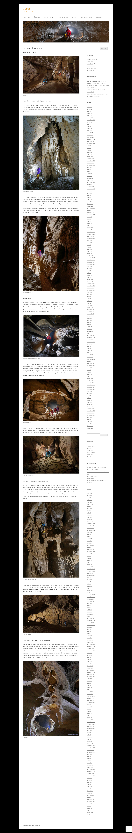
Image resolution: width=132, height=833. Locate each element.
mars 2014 (89, 402)
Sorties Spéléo (90, 68)
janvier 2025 (90, 135)
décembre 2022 (91, 182)
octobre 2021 (90, 212)
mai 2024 (89, 150)
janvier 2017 (90, 333)
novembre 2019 (91, 260)
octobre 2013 (90, 413)
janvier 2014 (90, 406)
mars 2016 (89, 352)
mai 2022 (89, 197)
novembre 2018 (91, 286)
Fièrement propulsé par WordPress (31, 825)
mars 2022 (89, 202)
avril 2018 (89, 301)
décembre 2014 (91, 383)
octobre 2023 (90, 163)
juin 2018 (89, 296)
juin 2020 (89, 245)
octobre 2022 (90, 187)
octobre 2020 (90, 236)
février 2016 (90, 355)
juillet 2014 (89, 393)
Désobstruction (91, 59)
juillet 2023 (89, 167)
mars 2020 (89, 251)
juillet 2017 (89, 320)
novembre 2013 (91, 411)
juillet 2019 (89, 268)
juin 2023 (89, 169)
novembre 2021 (91, 210)
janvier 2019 (90, 281)
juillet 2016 (89, 344)
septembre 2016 (91, 342)
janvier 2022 (90, 206)
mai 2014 (89, 398)
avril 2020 (89, 249)
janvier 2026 (90, 118)
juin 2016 (89, 346)
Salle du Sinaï (90, 92)
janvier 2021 (90, 230)
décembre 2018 (91, 283)
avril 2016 (89, 350)
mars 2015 (89, 376)
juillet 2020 (89, 243)
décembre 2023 (91, 158)
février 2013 (90, 426)
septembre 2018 (91, 290)
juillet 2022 (89, 193)
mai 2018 (89, 299)
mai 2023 (89, 171)
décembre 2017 (91, 309)
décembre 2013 (91, 408)
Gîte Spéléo (37, 17)
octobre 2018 (90, 288)
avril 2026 (89, 113)
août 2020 (89, 240)
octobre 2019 (90, 262)
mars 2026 (89, 115)
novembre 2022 (91, 184)
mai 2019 (89, 273)
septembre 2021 (91, 215)
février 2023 (90, 178)
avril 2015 (89, 374)
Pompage (89, 62)
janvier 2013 (90, 428)
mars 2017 (89, 329)
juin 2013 (89, 419)
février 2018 (90, 305)
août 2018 (89, 292)
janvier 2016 (90, 357)
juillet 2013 (89, 417)
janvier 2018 (90, 307)
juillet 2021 (89, 217)
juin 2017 (89, 322)
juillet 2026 (89, 109)
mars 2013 (89, 424)
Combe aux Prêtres (92, 90)
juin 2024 (89, 148)
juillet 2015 (89, 368)
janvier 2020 (90, 255)
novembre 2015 (91, 361)
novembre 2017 (91, 312)
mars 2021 (89, 225)
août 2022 (89, 191)
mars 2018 (89, 303)
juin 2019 (89, 271)
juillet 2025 (89, 122)
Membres (99, 17)
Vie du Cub (89, 70)
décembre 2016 (91, 335)
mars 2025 (89, 130)
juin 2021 (89, 219)
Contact (74, 17)
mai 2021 (89, 221)
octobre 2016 (90, 340)
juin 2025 (89, 124)
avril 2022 (89, 199)
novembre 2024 (91, 139)
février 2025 (90, 133)
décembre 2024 (91, 137)
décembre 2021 (91, 208)
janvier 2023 (90, 180)
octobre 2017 (90, 314)
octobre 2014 (90, 387)
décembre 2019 (91, 258)
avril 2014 (89, 400)
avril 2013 (89, 421)
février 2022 (90, 204)
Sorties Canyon (91, 66)
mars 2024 (89, 154)
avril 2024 (89, 152)
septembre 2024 (91, 143)
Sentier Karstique (49, 17)
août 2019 (89, 266)
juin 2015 (89, 370)
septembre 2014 (91, 389)
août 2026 (89, 107)
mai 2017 (89, 324)
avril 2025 (89, 128)
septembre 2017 (91, 316)
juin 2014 (89, 396)
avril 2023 (89, 174)
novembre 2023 (91, 161)
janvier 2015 (90, 380)
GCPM (26, 8)
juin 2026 (89, 111)
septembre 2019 (91, 264)
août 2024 (89, 146)
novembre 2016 (91, 337)
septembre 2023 (91, 165)
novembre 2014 (91, 385)
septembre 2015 (91, 365)
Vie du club (26, 17)
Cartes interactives (86, 17)
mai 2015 (89, 372)
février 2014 (90, 404)
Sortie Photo (90, 64)
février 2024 (90, 156)
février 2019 (90, 279)
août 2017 (89, 318)
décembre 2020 (91, 232)
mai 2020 (89, 247)
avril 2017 (89, 327)
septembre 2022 (91, 189)
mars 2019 (89, 277)
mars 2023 (89, 176)
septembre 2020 (91, 238)
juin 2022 (89, 195)
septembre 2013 (91, 415)
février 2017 (90, 331)
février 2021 (90, 227)
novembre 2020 (91, 234)
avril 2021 (89, 223)
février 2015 (90, 378)
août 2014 (89, 391)
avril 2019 (89, 275)
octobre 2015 (90, 363)
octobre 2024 (90, 141)
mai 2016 (89, 348)
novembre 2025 (91, 120)
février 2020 (90, 253)
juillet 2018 (89, 294)
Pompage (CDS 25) (63, 17)
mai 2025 (89, 126)
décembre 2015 (91, 359)
